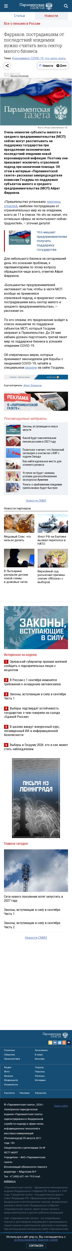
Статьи (19, 15)
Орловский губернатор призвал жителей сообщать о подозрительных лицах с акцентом (35, 666)
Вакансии (40, 1093)
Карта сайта (61, 1105)
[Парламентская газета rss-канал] (50, 1043)
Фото (7, 1071)
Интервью (40, 1080)
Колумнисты (11, 1084)
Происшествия (12, 1058)
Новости (51, 15)
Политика (9, 1050)
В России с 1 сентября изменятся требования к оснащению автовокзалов (32, 682)
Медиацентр (11, 1080)
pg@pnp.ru (10, 1181)
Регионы (40, 1076)
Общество (9, 1054)
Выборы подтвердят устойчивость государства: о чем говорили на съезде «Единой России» (32, 712)
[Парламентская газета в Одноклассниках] (64, 1043)
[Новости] (46, 65)
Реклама (24, 1093)
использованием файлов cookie (36, 1239)
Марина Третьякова (19, 76)
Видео (7, 1067)
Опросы (39, 1067)
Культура (39, 1058)
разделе (31, 367)
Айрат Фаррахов (32, 385)
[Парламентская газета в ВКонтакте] (55, 1043)
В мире (39, 1054)
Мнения (8, 1076)
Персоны (40, 1071)
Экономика (41, 1050)
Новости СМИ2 (36, 500)
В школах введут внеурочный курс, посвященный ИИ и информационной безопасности (32, 731)
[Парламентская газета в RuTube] (69, 1043)
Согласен (36, 1245)
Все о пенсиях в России (22, 23)
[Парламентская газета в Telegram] (60, 1043)
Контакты (9, 1093)
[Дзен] (61, 65)
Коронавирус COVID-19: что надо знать (39, 58)
